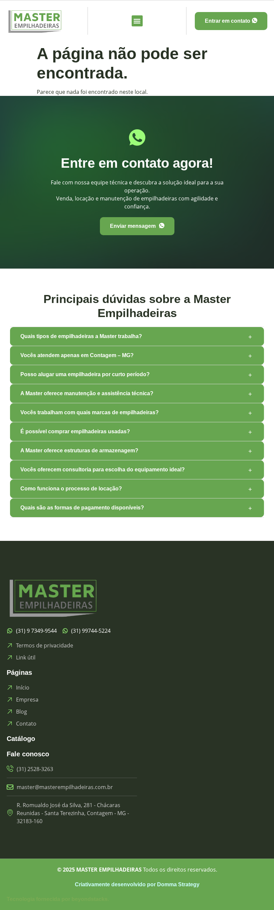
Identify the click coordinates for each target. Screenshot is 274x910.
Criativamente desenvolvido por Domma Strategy (137, 884)
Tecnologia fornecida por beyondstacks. (58, 899)
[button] (137, 20)
